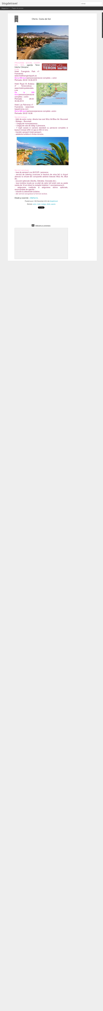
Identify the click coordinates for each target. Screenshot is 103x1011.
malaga (43, 204)
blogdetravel (54, 201)
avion (34, 204)
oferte (48, 204)
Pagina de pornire (17, 8)
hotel (38, 204)
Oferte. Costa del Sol (41, 18)
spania (53, 204)
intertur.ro (34, 197)
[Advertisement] (79, 47)
